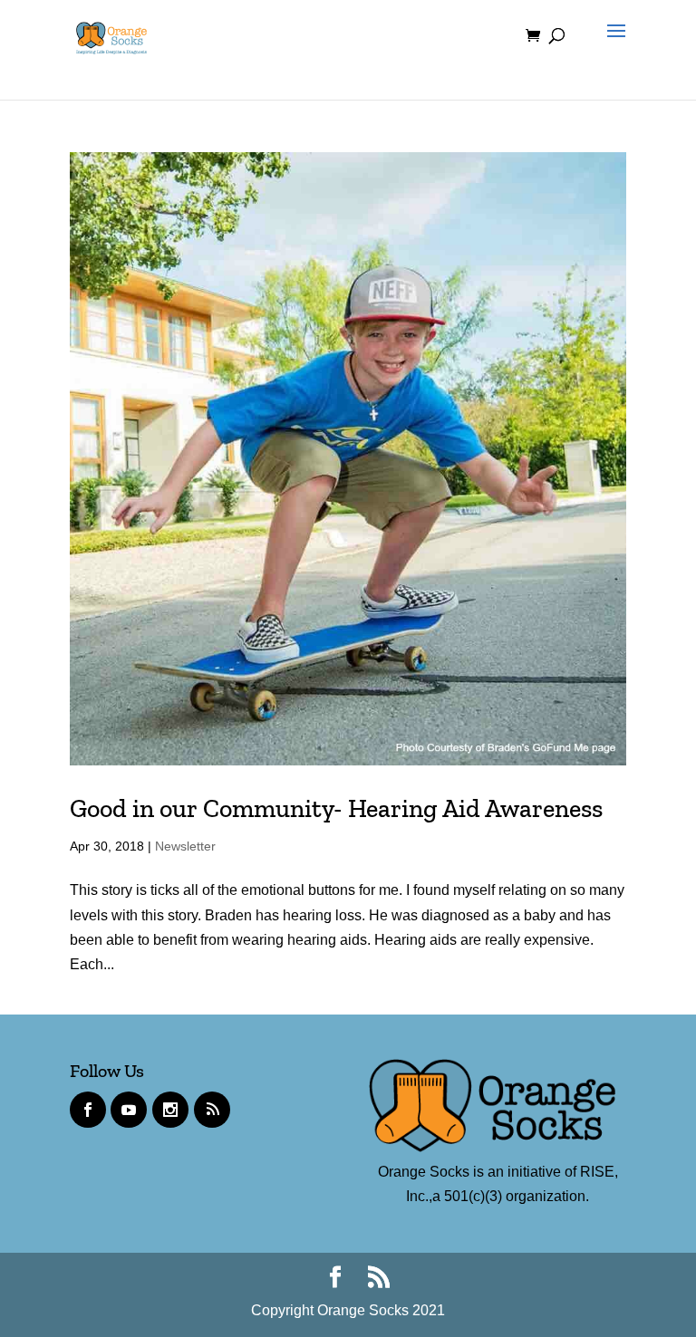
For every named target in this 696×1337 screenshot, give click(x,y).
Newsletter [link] (185, 846)
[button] (611, 47)
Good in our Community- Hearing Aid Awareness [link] (336, 808)
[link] (111, 34)
